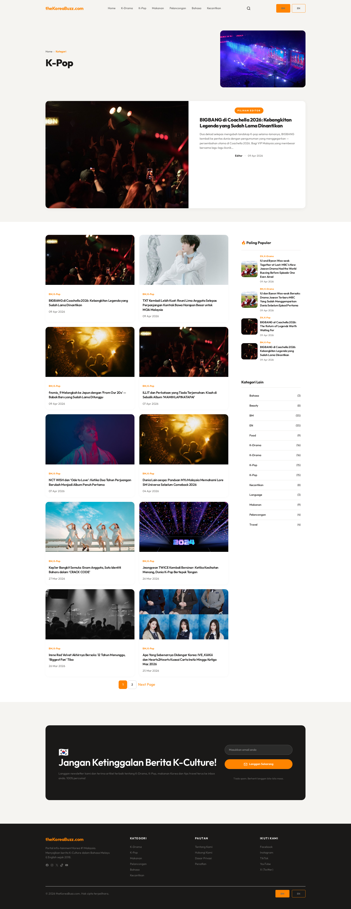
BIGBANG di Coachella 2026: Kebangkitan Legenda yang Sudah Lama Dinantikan (245, 123)
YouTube (265, 864)
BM (283, 8)
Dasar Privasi (203, 858)
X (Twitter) (266, 869)
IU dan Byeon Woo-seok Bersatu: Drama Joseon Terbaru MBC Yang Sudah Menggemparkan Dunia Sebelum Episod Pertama (280, 299)
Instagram (266, 852)
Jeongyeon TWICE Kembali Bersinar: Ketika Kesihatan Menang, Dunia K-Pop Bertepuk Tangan (180, 569)
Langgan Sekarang (261, 764)
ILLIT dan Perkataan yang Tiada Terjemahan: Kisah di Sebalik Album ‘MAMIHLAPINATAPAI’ (180, 395)
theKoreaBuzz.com (64, 8)
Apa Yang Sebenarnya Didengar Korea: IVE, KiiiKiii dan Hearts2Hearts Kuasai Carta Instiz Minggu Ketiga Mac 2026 (180, 659)
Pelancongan (178, 8)
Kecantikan (214, 8)
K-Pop (142, 8)
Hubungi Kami (203, 852)
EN (298, 8)
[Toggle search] (248, 8)
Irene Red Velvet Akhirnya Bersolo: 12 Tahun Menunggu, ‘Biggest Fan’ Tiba (87, 657)
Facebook (266, 847)
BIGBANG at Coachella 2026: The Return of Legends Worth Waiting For (278, 326)
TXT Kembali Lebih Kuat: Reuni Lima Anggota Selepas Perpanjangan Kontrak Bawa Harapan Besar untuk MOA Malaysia (180, 305)
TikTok (264, 858)
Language (255, 495)
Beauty (253, 405)
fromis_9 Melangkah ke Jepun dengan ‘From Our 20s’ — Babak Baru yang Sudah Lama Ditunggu (87, 395)
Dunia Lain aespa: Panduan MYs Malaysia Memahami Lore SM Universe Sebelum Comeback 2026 (183, 482)
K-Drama (127, 8)
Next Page (146, 684)
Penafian (200, 864)
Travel (253, 524)
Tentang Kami (203, 847)
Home (49, 51)
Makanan (158, 8)
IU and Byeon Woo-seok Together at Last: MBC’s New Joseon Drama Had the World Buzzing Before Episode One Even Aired (278, 268)
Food (252, 435)
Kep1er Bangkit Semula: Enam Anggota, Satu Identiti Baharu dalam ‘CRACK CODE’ (85, 569)
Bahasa (196, 8)
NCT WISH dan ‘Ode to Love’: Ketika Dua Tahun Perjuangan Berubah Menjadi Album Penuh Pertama (90, 482)
